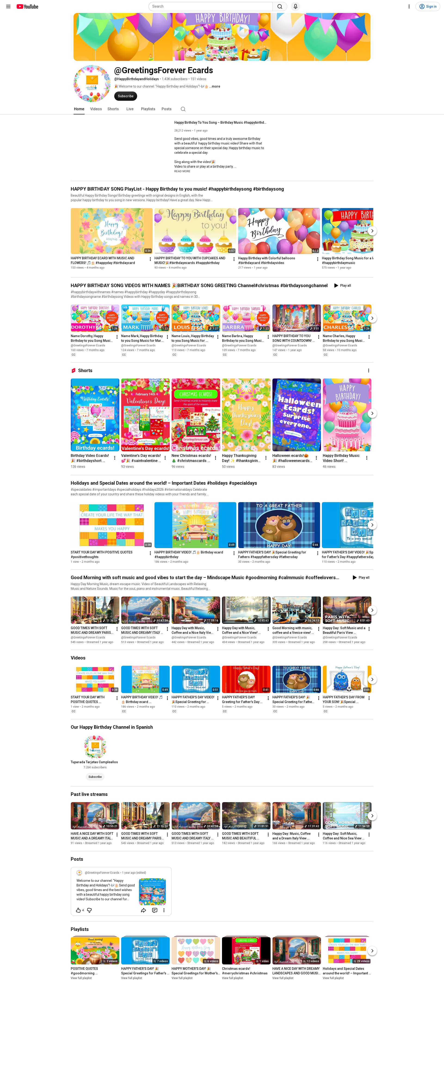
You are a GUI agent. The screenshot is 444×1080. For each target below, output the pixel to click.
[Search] (279, 6)
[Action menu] (164, 910)
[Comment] (154, 910)
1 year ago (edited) (134, 872)
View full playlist (81, 978)
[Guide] (8, 6)
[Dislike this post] (89, 910)
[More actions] (150, 259)
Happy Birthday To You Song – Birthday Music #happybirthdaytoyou (220, 122)
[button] (182, 171)
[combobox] (211, 6)
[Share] (143, 910)
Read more (182, 171)
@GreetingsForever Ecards (88, 345)
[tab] (79, 109)
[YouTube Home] (27, 6)
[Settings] (409, 6)
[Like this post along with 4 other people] (78, 910)
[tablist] (222, 109)
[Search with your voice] (295, 6)
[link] (121, 892)
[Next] (372, 230)
